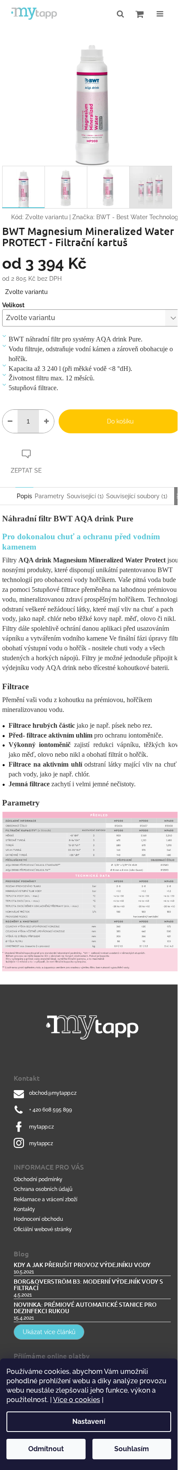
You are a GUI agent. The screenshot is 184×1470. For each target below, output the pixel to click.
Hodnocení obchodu (38, 1219)
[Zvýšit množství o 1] (46, 421)
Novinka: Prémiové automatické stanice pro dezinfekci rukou (85, 1307)
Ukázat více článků (49, 1332)
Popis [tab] (24, 496)
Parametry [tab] (49, 496)
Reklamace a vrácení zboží (45, 1199)
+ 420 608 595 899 (50, 1110)
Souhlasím (131, 1449)
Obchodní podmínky (38, 1179)
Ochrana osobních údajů (43, 1189)
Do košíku (120, 421)
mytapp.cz (41, 1127)
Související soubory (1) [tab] (136, 496)
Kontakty (24, 1209)
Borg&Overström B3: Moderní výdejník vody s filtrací (88, 1284)
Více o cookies (76, 1400)
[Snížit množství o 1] (10, 421)
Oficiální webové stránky (43, 1229)
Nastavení (88, 1421)
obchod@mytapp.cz (53, 1093)
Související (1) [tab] (85, 496)
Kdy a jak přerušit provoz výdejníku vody (82, 1264)
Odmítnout (46, 1449)
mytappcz (41, 1144)
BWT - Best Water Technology (139, 217)
